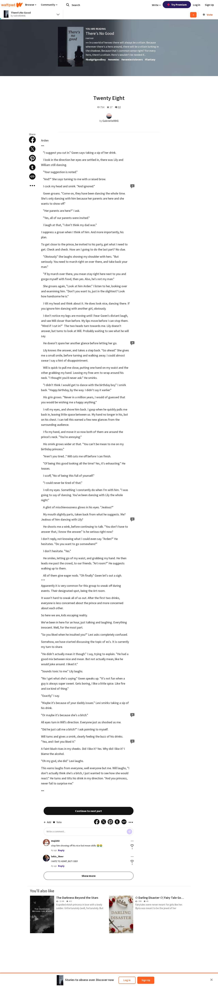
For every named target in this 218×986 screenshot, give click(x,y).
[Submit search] (68, 4)
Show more (89, 875)
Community (48, 4)
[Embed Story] (32, 176)
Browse (30, 4)
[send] (129, 831)
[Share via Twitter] (32, 149)
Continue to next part (88, 811)
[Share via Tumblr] (32, 167)
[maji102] (46, 842)
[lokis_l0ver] (46, 858)
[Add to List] (193, 14)
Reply (61, 850)
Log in (126, 980)
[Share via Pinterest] (32, 158)
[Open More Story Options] (32, 185)
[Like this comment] (132, 845)
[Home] (12, 5)
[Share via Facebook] (32, 139)
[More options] (132, 841)
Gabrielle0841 (111, 120)
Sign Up (146, 980)
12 (119, 107)
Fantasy (90, 38)
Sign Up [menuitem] (209, 4)
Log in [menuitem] (196, 4)
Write (155, 5)
